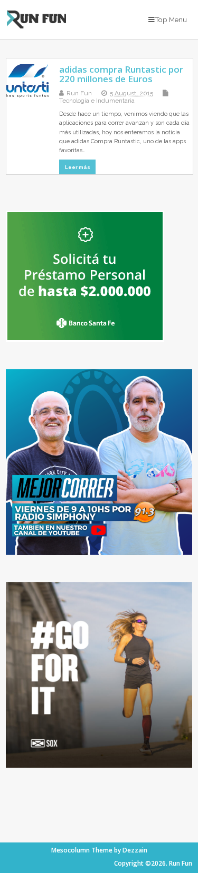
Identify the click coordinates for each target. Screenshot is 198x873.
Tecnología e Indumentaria (97, 100)
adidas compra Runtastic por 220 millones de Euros (121, 74)
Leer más (77, 167)
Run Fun (79, 93)
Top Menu (171, 19)
